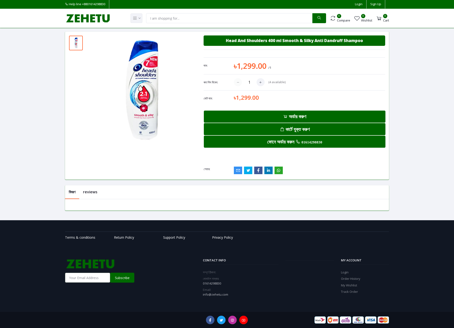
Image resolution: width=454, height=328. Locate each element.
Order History (350, 278)
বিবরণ (72, 191)
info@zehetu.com (215, 294)
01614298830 (311, 142)
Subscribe (122, 278)
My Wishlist (349, 285)
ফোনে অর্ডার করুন (294, 141)
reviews (90, 191)
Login (358, 4)
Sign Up (375, 4)
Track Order (349, 291)
